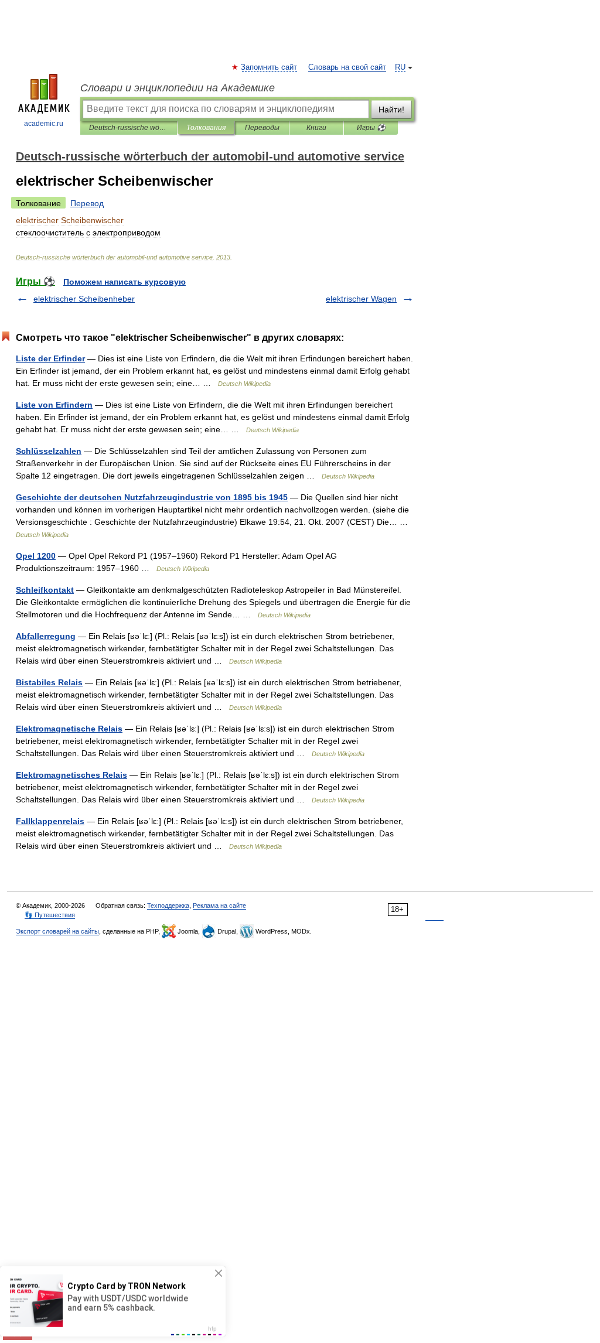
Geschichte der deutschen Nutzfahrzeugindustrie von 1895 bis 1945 (152, 497)
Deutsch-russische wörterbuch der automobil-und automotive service (128, 128)
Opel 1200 (36, 556)
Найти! (391, 109)
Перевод (87, 203)
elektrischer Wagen (361, 298)
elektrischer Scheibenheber (84, 298)
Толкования (206, 128)
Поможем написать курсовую (124, 281)
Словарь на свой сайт (347, 67)
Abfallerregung (46, 636)
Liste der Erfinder (50, 358)
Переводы (262, 128)
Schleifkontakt (45, 589)
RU (400, 67)
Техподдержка (168, 905)
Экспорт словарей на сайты (57, 931)
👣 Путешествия (50, 914)
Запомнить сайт (269, 67)
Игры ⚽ (371, 128)
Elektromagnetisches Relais (71, 775)
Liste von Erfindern (54, 404)
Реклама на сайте (219, 905)
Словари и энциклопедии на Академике (177, 88)
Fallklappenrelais (50, 821)
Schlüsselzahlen (48, 451)
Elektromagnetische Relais (69, 728)
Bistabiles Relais (49, 682)
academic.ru (43, 123)
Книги (316, 128)
